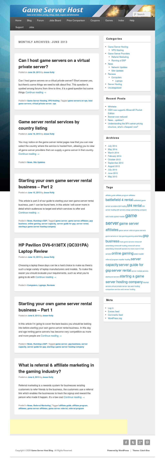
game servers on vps (77, 100)
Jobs (31, 27)
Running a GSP (40, 220)
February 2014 (114, 155)
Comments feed (115, 314)
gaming (125, 236)
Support (19, 27)
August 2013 (114, 166)
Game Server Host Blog (42, 450)
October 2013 (114, 159)
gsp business (74, 343)
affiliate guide (65, 405)
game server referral (58, 408)
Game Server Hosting (37, 100)
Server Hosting (115, 84)
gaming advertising (135, 236)
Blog (29, 20)
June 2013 (113, 173)
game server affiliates (78, 220)
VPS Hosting (53, 100)
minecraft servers (120, 248)
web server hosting (128, 289)
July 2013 (112, 169)
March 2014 (113, 152)
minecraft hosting (120, 245)
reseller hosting (124, 259)
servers (145, 271)
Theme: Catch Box (141, 450)
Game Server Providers (119, 53)
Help (132, 20)
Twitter (133, 442)
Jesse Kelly (49, 72)
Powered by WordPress (118, 450)
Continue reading (35, 92)
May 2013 (112, 176)
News (29, 162)
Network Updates (119, 67)
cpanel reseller (119, 216)
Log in (111, 308)
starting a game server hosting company (37, 226)
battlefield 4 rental (119, 199)
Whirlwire (112, 106)
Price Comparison (76, 20)
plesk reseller (139, 254)
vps (54, 103)
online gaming (34, 223)
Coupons (95, 20)
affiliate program (79, 405)
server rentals (137, 271)
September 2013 (115, 162)
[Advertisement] (68, 426)
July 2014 (112, 145)
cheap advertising (132, 210)
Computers (32, 285)
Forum (40, 20)
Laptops (42, 285)
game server (61, 220)
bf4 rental (134, 205)
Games (109, 20)
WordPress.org (115, 318)
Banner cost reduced (117, 116)
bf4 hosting (122, 206)
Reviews (51, 285)
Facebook (126, 442)
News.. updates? (116, 120)
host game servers (127, 242)
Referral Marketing (42, 405)
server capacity (49, 223)
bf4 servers (121, 210)
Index (121, 20)
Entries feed (113, 311)
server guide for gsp (66, 223)
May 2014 (112, 149)
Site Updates (39, 162)
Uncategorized (114, 87)
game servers (140, 230)
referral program (76, 408)
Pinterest (147, 442)
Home (18, 20)
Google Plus (140, 442)
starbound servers (112, 276)
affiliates (22, 408)
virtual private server (42, 103)
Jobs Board (55, 20)
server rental (82, 223)
